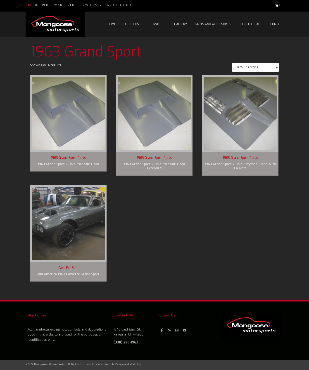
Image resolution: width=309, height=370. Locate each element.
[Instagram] (177, 330)
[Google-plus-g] (169, 330)
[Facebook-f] (161, 330)
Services (156, 24)
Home (112, 24)
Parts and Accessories (213, 24)
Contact (276, 24)
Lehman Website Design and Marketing (118, 364)
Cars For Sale (251, 24)
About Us (132, 24)
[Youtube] (184, 330)
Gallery (180, 24)
